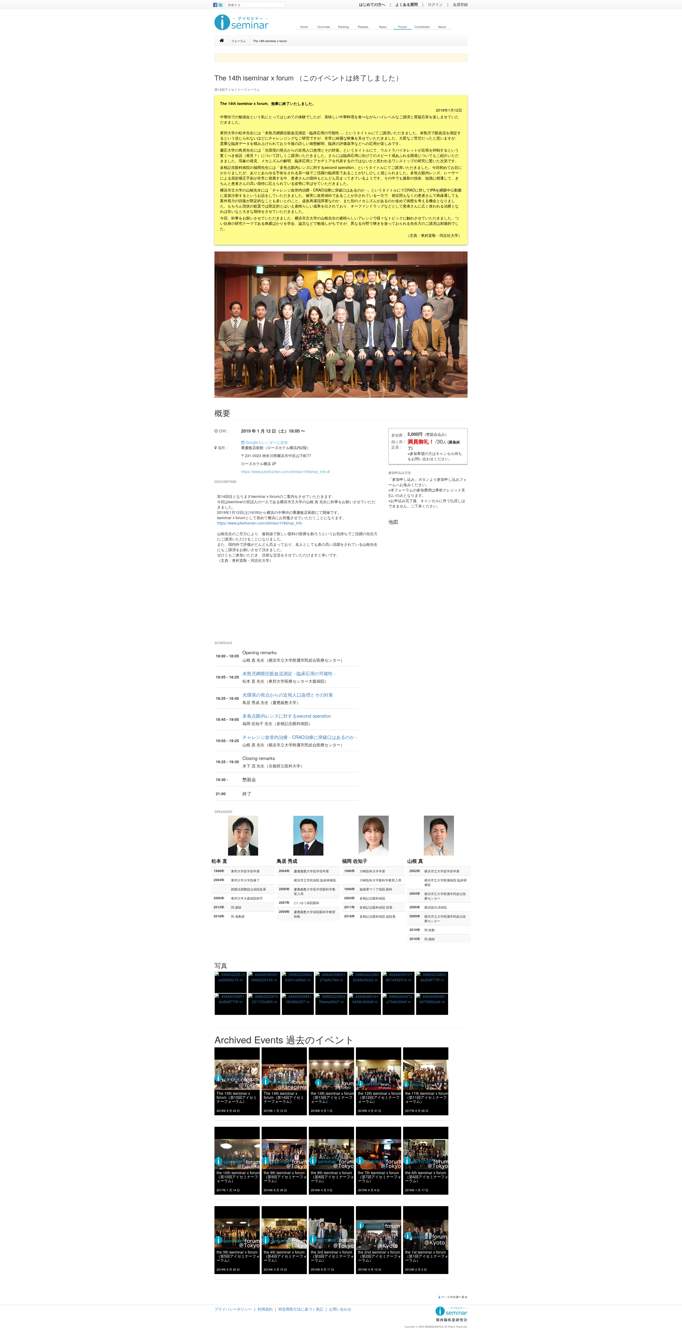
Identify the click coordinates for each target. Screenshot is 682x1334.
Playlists (363, 27)
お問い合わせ (340, 1309)
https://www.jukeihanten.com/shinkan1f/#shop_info (283, 471)
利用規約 (265, 1309)
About (442, 27)
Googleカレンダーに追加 (266, 442)
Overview (324, 27)
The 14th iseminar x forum (270, 41)
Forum (402, 27)
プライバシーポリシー (233, 1309)
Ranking (343, 27)
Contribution (422, 27)
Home (304, 27)
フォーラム (238, 41)
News (383, 27)
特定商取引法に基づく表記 (300, 1309)
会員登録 (460, 4)
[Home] (224, 40)
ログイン (435, 4)
